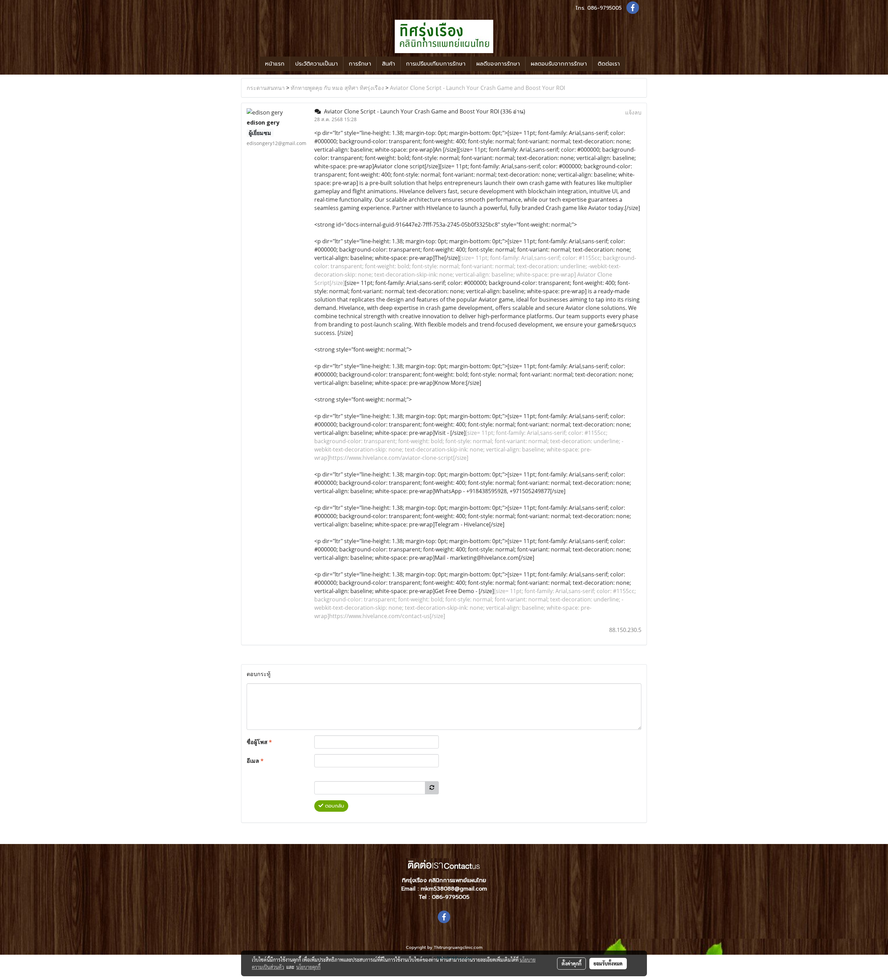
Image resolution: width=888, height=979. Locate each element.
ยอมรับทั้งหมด (608, 963)
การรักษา (360, 64)
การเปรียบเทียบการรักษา (436, 64)
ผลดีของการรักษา (498, 64)
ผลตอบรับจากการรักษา (559, 64)
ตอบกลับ (333, 806)
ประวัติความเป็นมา (316, 64)
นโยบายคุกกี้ (308, 967)
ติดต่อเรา (609, 64)
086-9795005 (604, 8)
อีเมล (255, 761)
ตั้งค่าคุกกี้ (571, 963)
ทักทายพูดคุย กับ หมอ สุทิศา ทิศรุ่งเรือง (337, 88)
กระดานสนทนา (266, 88)
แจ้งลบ (633, 112)
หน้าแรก (274, 64)
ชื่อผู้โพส (259, 742)
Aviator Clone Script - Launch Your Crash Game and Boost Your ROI (477, 88)
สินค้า (388, 64)
